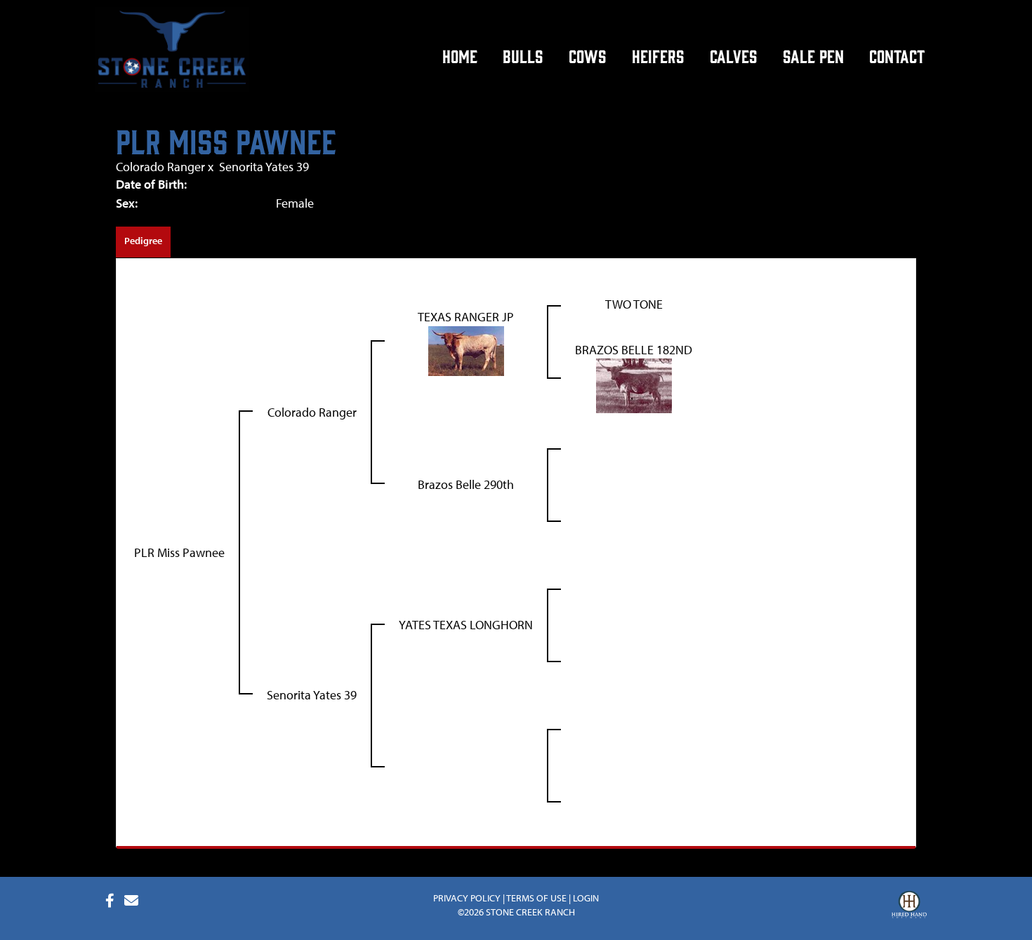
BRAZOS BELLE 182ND (633, 350)
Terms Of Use (536, 898)
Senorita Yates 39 (264, 167)
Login (586, 898)
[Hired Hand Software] (909, 906)
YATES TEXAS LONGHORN (466, 625)
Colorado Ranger (160, 167)
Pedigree (143, 240)
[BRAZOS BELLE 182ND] (634, 385)
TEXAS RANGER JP (466, 317)
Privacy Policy (467, 898)
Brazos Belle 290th (466, 484)
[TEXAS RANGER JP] (466, 350)
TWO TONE (634, 304)
